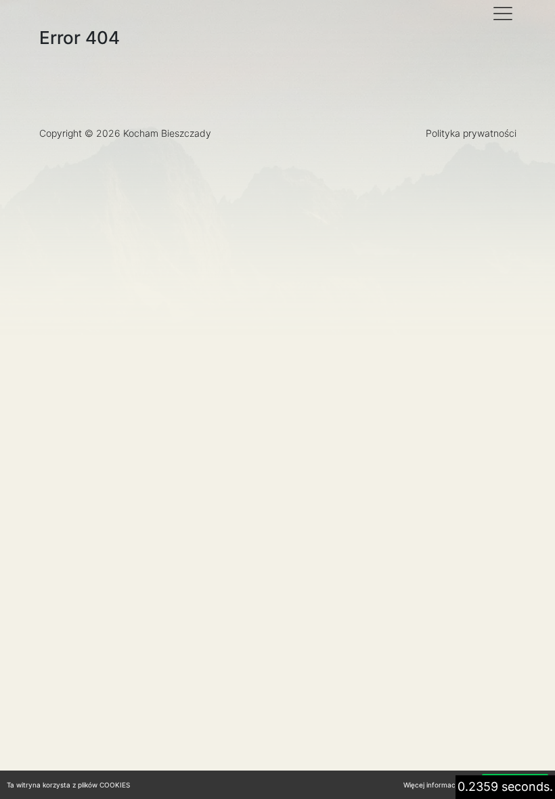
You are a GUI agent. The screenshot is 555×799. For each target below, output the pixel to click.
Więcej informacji (430, 785)
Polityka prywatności (471, 133)
